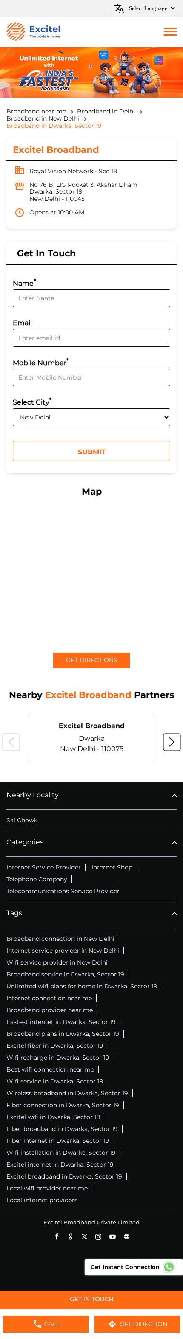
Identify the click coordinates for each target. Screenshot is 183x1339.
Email (22, 323)
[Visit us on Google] (70, 1236)
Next (172, 742)
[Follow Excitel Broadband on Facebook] (56, 1236)
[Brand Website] (127, 1236)
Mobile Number (41, 362)
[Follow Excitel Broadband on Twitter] (84, 1236)
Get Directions (91, 660)
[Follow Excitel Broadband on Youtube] (112, 1236)
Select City (32, 401)
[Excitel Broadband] (33, 32)
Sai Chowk (21, 820)
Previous (11, 742)
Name (24, 282)
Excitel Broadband (92, 726)
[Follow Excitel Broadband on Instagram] (98, 1236)
